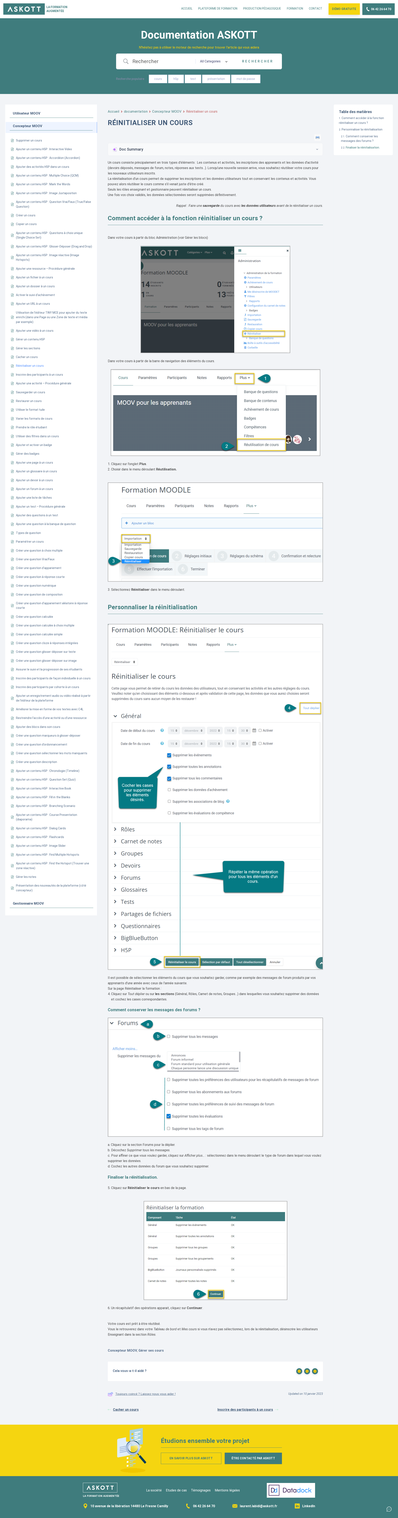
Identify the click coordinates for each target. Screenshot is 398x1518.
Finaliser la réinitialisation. (363, 147)
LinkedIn (308, 1506)
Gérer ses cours (151, 1350)
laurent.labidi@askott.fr (258, 1506)
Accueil (186, 8)
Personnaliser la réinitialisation (362, 129)
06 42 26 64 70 (203, 1506)
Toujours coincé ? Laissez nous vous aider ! (145, 1394)
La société (154, 1490)
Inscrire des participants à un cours (245, 1410)
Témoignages (201, 1490)
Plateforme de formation (217, 8)
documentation (136, 111)
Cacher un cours (126, 1410)
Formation (295, 8)
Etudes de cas (176, 1490)
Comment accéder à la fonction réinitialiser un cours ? (361, 120)
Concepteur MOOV (166, 111)
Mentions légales (227, 1490)
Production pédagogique (262, 8)
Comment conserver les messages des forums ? (359, 138)
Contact (315, 8)
